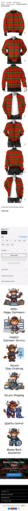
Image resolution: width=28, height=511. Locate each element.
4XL (3, 245)
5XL (8, 245)
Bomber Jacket (10, 4)
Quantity (4, 250)
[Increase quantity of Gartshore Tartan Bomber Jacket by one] (24, 250)
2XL (20, 240)
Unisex (4, 232)
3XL (24, 240)
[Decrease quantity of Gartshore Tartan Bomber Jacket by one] (9, 250)
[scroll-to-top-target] (25, 503)
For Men (8, 2)
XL (15, 240)
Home (3, 2)
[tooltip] (24, 33)
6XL (12, 245)
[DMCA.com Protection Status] (23, 505)
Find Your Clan (14, 475)
